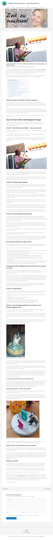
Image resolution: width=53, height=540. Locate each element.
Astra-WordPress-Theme (41, 536)
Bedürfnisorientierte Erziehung (25, 66)
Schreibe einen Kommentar (10, 66)
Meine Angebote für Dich (35, 7)
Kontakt (13, 7)
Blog (45, 7)
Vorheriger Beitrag (5, 488)
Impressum (26, 531)
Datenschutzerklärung (26, 532)
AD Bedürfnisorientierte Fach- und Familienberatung (23, 3)
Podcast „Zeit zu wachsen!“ (20, 7)
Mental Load (32, 66)
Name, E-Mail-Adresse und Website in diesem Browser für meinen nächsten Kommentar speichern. (23, 515)
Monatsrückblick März (21, 475)
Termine (41, 7)
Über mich (9, 7)
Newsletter (28, 7)
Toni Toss (33, 139)
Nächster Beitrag (48, 488)
